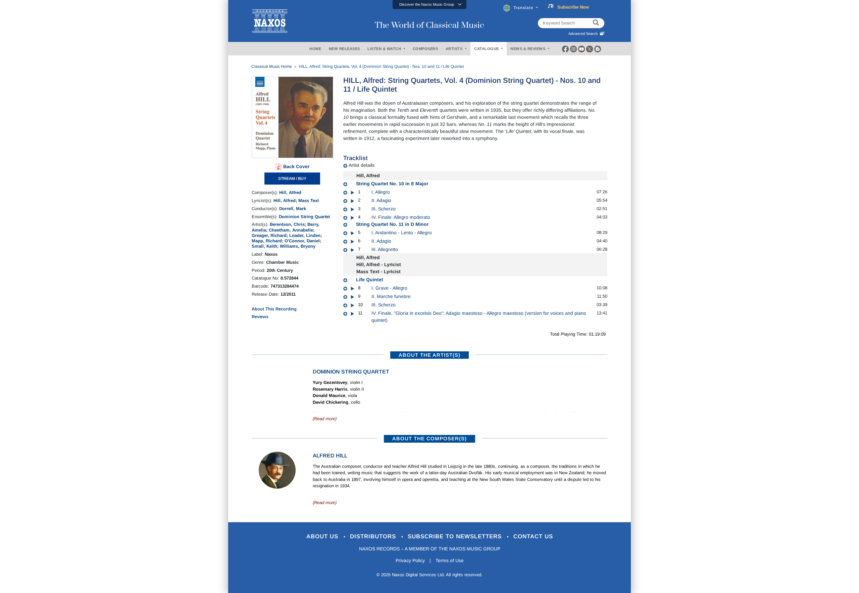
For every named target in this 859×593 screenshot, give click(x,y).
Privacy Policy (410, 560)
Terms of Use (450, 560)
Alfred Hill (330, 455)
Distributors (374, 536)
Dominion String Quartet (304, 216)
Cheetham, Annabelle (291, 230)
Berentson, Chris (287, 224)
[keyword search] (596, 23)
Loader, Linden (304, 235)
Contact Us (533, 536)
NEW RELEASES (344, 49)
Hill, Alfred (290, 192)
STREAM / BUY (292, 178)
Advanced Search (584, 34)
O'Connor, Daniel (302, 240)
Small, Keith (264, 246)
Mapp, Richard (267, 240)
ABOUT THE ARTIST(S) (429, 355)
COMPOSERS (425, 49)
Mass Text (308, 200)
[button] (429, 4)
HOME (315, 49)
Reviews (260, 316)
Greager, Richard (269, 235)
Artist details (361, 165)
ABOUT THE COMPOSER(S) (429, 438)
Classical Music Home (271, 66)
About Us (323, 536)
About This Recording (274, 308)
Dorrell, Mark (292, 208)
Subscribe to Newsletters (456, 536)
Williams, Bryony (297, 246)
